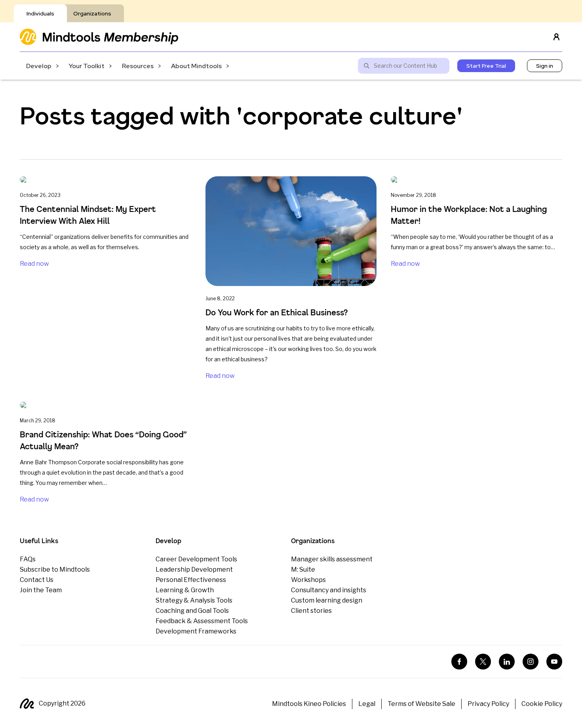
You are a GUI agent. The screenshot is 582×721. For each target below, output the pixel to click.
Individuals (40, 13)
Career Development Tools (196, 559)
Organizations (92, 13)
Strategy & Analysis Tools (194, 600)
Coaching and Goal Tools (192, 610)
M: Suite (303, 569)
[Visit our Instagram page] (530, 662)
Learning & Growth (185, 590)
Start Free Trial (486, 65)
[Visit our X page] (483, 662)
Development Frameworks (196, 631)
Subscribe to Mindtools (55, 569)
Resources (138, 66)
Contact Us (36, 580)
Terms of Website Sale (421, 704)
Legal (366, 704)
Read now (34, 263)
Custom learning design (326, 600)
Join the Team (41, 590)
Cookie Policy (541, 704)
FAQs (28, 559)
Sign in (544, 65)
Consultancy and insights (328, 590)
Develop (38, 66)
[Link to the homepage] (99, 37)
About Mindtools (196, 66)
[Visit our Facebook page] (459, 662)
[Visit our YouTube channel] (554, 662)
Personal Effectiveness (191, 580)
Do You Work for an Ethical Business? (276, 312)
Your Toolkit (87, 66)
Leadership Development (194, 569)
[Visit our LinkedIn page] (507, 662)
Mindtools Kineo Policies (309, 704)
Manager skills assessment (332, 559)
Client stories (311, 610)
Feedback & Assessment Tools (202, 621)
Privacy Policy (488, 704)
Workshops (308, 580)
